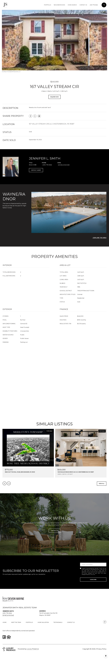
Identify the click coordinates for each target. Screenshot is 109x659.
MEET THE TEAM (16, 622)
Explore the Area (99, 238)
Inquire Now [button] (54, 97)
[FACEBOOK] (104, 621)
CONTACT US (71, 622)
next (9, 483)
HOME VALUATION (43, 622)
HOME (4, 622)
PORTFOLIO (29, 622)
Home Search (72, 5)
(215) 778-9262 (94, 5)
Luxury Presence (33, 649)
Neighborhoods (59, 5)
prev (4, 483)
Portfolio (47, 5)
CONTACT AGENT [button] (36, 170)
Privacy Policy (99, 574)
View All (101, 483)
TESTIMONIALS (57, 622)
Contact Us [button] (54, 530)
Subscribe (93, 579)
